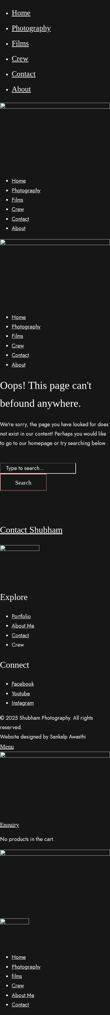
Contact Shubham (31, 530)
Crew (20, 58)
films (17, 976)
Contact (23, 74)
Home (21, 13)
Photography (31, 28)
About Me (23, 995)
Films (20, 43)
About (21, 89)
